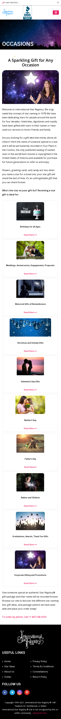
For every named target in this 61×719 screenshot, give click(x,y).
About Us (9, 671)
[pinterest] (27, 692)
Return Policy (40, 676)
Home (7, 661)
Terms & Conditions (43, 666)
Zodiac (7, 676)
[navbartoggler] (56, 12)
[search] (58, 2)
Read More (29, 234)
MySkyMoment (40, 713)
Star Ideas (9, 666)
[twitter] (12, 692)
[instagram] (20, 692)
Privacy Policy (40, 661)
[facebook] (5, 692)
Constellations (40, 671)
